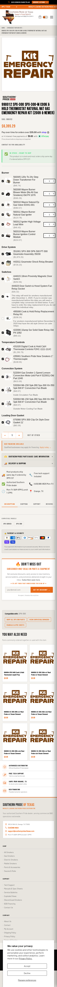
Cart (40, 17)
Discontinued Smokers (13, 900)
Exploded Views (10, 896)
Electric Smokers (11, 860)
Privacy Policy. (25, 958)
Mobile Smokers (10, 863)
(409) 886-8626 (13, 828)
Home (3, 28)
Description (9, 504)
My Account (8, 929)
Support (36, 504)
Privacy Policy (9, 936)
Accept (27, 966)
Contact (7, 925)
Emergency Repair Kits (14, 28)
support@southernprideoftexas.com (21, 831)
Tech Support (9, 885)
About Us (7, 921)
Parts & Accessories (12, 867)
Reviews (49, 504)
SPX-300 (19, 524)
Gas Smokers (9, 856)
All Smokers (9, 852)
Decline (27, 973)
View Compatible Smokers (39, 620)
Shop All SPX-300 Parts (16, 620)
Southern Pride (18, 805)
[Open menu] (52, 17)
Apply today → (45, 447)
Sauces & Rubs (10, 871)
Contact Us (8, 907)
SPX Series (7, 524)
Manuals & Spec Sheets (15, 625)
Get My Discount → (41, 590)
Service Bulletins (10, 892)
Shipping (24, 504)
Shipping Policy (10, 933)
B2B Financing (9, 904)
